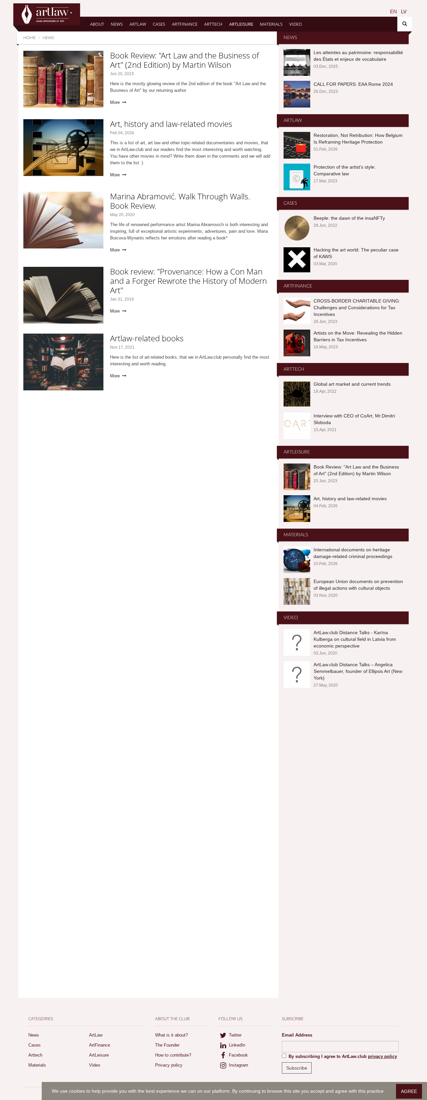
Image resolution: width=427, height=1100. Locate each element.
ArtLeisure (241, 24)
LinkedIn (236, 1045)
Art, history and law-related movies (171, 123)
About (97, 24)
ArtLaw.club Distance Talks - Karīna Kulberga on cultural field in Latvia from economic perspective (355, 639)
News (117, 24)
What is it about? (171, 1035)
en (393, 11)
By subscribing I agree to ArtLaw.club (343, 1056)
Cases (159, 24)
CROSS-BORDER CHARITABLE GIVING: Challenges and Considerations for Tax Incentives (357, 307)
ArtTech (213, 24)
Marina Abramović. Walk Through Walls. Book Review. (180, 201)
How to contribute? (173, 1055)
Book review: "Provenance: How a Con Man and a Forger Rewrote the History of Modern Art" (188, 281)
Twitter (235, 1035)
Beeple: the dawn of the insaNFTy (349, 218)
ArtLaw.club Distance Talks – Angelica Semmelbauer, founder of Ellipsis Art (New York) (358, 671)
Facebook (238, 1055)
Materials (271, 24)
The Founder (167, 1045)
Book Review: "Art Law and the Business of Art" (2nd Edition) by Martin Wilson (184, 60)
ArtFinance (184, 24)
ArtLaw (137, 24)
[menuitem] (393, 12)
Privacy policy (168, 1065)
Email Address (297, 1035)
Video (295, 24)
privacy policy (382, 1056)
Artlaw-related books (146, 338)
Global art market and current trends (352, 384)
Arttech (35, 1055)
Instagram (238, 1065)
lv (404, 11)
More (115, 102)
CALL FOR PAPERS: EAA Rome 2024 (353, 84)
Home (29, 38)
